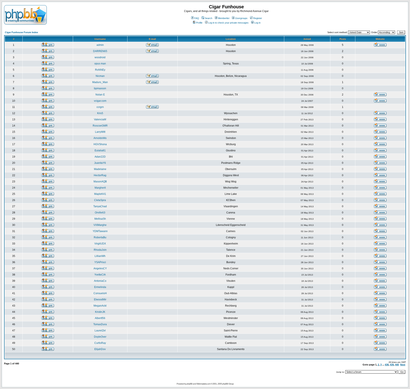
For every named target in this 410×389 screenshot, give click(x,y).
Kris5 (100, 113)
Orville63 (100, 212)
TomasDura (100, 324)
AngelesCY (100, 268)
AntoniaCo (100, 280)
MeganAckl (100, 305)
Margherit (100, 187)
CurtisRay (100, 342)
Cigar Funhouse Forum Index (21, 32)
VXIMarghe (100, 225)
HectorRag (100, 175)
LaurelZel (100, 330)
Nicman (100, 76)
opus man (100, 63)
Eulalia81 (100, 150)
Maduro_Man (100, 82)
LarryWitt (100, 131)
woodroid (100, 57)
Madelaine (100, 169)
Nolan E (100, 94)
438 (387, 364)
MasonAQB (100, 181)
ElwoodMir (100, 299)
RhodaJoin (100, 249)
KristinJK (100, 311)
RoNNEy (100, 69)
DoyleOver (100, 336)
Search (208, 18)
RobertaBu (100, 237)
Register (257, 18)
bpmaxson (100, 88)
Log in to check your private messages (228, 22)
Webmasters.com (203, 384)
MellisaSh (100, 218)
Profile (199, 22)
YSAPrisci (100, 262)
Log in (257, 22)
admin (100, 44)
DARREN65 (100, 51)
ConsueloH (100, 293)
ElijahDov (100, 349)
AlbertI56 (100, 318)
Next (402, 364)
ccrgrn (100, 107)
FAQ (196, 18)
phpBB (189, 384)
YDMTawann (100, 231)
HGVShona (100, 144)
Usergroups (241, 18)
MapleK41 (100, 193)
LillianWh (100, 256)
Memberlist (223, 18)
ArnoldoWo (100, 138)
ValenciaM (100, 119)
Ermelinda (100, 287)
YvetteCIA (100, 274)
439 (392, 364)
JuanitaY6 (100, 162)
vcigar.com (100, 100)
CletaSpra (100, 200)
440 (397, 364)
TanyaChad (100, 206)
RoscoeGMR (100, 125)
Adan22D (100, 156)
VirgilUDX (100, 243)
